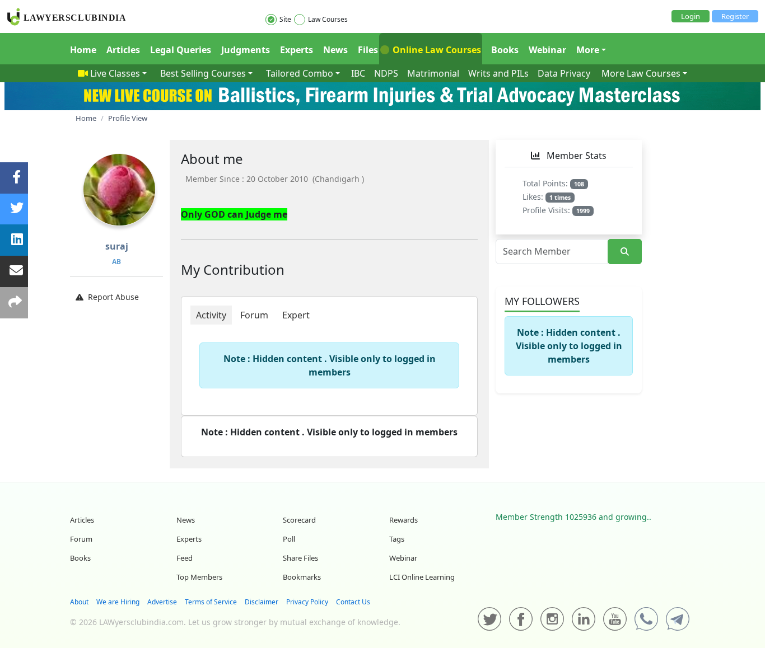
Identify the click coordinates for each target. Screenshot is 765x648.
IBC (358, 73)
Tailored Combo (299, 73)
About (79, 602)
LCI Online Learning (422, 577)
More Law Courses (640, 73)
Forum (81, 539)
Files (368, 50)
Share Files (300, 558)
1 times (560, 197)
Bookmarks (302, 577)
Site (285, 19)
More (587, 50)
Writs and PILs (498, 73)
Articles (123, 50)
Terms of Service (211, 602)
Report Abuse (113, 297)
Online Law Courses (435, 50)
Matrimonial (433, 73)
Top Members (199, 577)
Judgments (245, 50)
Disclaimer (261, 602)
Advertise (162, 602)
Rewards (403, 520)
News (335, 50)
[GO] (625, 251)
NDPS (386, 73)
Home (83, 50)
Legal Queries (180, 50)
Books (505, 50)
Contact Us (353, 602)
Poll (289, 539)
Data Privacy (564, 73)
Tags (396, 539)
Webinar (547, 50)
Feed (184, 558)
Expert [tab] (296, 315)
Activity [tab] (211, 315)
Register (735, 16)
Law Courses (328, 19)
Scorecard (299, 520)
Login (690, 16)
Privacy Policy (307, 602)
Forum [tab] (254, 315)
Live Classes (115, 73)
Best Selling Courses (203, 73)
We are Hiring (117, 602)
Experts (296, 50)
